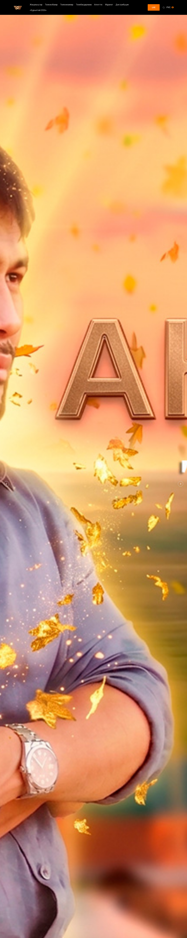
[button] (6, 484)
